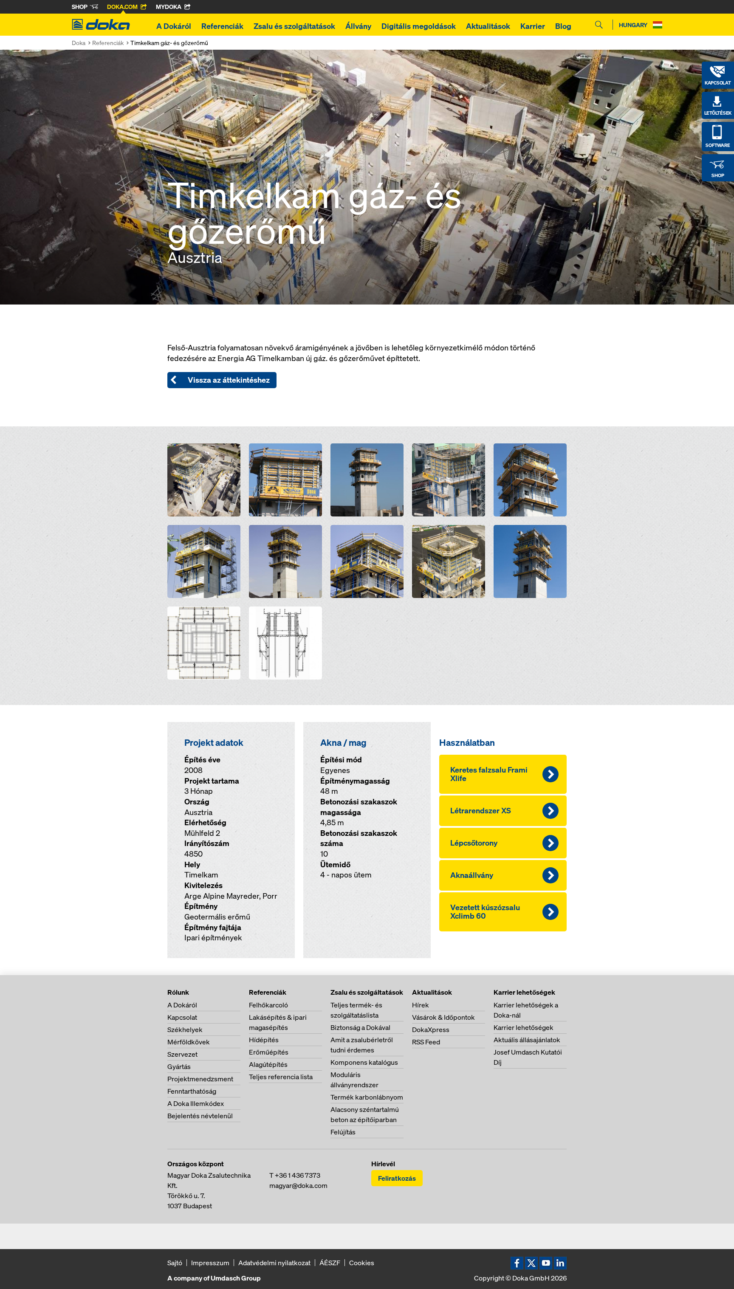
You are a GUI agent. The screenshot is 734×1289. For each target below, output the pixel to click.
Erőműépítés (268, 1052)
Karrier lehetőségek (523, 1027)
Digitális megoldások (418, 26)
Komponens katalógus (364, 1062)
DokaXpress (430, 1029)
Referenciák (222, 26)
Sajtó (174, 1262)
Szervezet (182, 1054)
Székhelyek (185, 1029)
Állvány (358, 26)
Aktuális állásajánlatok (527, 1039)
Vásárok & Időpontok (443, 1017)
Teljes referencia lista (281, 1076)
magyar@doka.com (298, 1185)
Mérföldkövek (188, 1041)
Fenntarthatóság (191, 1091)
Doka (78, 43)
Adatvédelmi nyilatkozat (274, 1262)
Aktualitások (488, 26)
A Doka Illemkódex (195, 1103)
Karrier (532, 26)
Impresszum (210, 1262)
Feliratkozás (397, 1178)
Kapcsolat (182, 1017)
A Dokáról (173, 26)
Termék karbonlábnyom (366, 1097)
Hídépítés (264, 1039)
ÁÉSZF (329, 1262)
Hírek (420, 1005)
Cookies (361, 1262)
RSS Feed (426, 1041)
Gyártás (179, 1066)
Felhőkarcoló (268, 1005)
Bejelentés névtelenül (200, 1115)
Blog (563, 26)
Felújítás (343, 1132)
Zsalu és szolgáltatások (294, 26)
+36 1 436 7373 (297, 1175)
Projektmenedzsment (200, 1078)
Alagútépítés (268, 1064)
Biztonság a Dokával (360, 1027)
